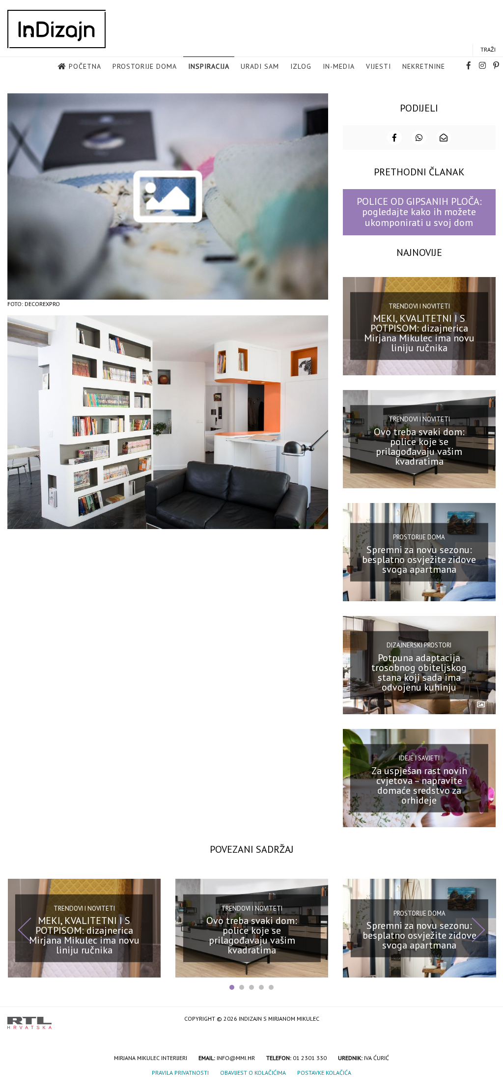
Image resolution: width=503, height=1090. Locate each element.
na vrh (486, 1019)
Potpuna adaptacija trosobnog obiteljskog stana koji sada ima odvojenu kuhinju (419, 672)
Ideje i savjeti (419, 758)
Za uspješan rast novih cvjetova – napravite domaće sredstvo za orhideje (419, 785)
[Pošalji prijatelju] (443, 137)
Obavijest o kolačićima (253, 1072)
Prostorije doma (144, 66)
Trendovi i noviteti (419, 306)
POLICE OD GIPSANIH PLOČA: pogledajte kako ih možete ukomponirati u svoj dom (419, 212)
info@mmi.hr (236, 1058)
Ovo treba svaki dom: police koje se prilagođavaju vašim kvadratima (419, 446)
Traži (488, 49)
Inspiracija (208, 66)
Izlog (300, 66)
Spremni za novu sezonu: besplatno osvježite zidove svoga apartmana (419, 559)
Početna (85, 66)
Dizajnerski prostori (419, 645)
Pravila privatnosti (180, 1072)
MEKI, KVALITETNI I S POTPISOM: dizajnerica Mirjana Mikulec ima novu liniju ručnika (419, 333)
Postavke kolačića (324, 1072)
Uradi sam (260, 66)
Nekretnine (423, 66)
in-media (339, 66)
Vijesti (378, 66)
